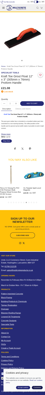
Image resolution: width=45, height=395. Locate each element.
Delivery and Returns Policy (12, 368)
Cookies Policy (7, 361)
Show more (5, 134)
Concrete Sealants (8, 321)
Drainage (5, 309)
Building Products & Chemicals (14, 301)
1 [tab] (22, 61)
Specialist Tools (7, 324)
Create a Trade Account (10, 348)
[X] (23, 243)
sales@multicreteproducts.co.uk (20, 270)
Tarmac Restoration (9, 305)
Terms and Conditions (10, 357)
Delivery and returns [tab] (23, 109)
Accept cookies (23, 387)
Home (3, 66)
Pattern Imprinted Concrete (12, 294)
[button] (3, 8)
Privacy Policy (7, 364)
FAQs (3, 344)
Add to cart (32, 103)
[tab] (8, 202)
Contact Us (5, 337)
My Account (6, 341)
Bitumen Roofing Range (11, 313)
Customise (37, 387)
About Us (5, 333)
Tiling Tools (6, 141)
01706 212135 (9, 2)
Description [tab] (6, 109)
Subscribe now (22, 235)
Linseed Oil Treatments (10, 317)
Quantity (4, 99)
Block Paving (6, 298)
